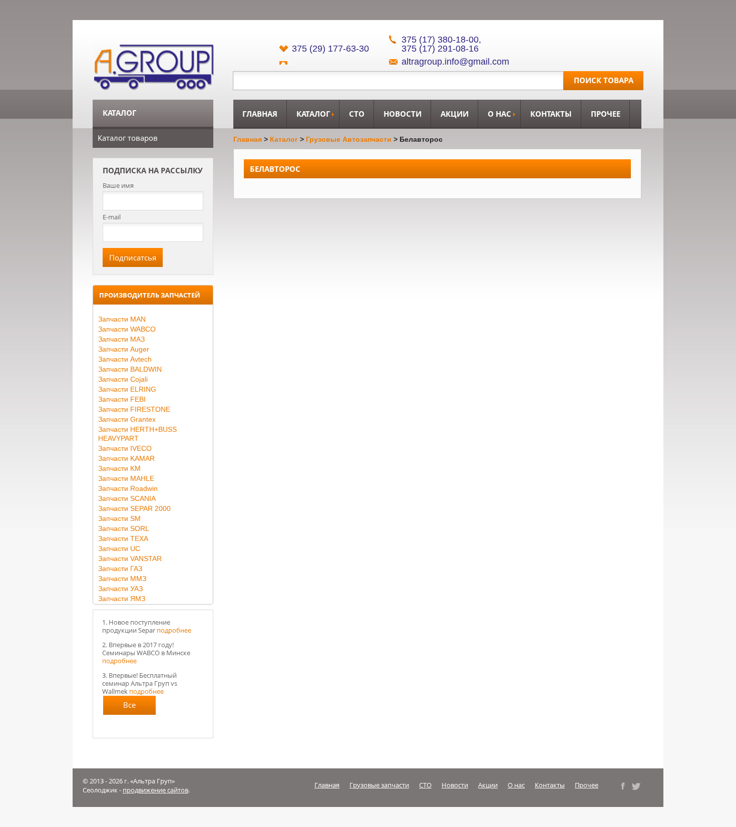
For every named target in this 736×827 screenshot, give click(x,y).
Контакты (551, 114)
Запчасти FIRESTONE (134, 409)
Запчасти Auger (123, 349)
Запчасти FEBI (122, 399)
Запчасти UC (119, 548)
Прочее (605, 114)
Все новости (129, 707)
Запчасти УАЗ (120, 589)
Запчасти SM (119, 518)
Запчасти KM (119, 468)
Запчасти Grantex (127, 419)
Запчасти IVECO (125, 448)
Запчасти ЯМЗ (121, 599)
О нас (499, 114)
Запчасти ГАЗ (120, 569)
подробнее (174, 630)
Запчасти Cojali (123, 379)
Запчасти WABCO (127, 329)
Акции (455, 114)
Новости (403, 114)
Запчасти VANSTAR (130, 559)
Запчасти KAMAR (126, 458)
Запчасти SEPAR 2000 (134, 508)
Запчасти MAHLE (126, 478)
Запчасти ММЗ (122, 579)
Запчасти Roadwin (128, 488)
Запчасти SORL (123, 528)
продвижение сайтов (155, 789)
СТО (356, 114)
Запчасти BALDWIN (130, 369)
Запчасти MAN (122, 319)
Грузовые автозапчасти (349, 139)
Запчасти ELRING (127, 389)
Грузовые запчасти (379, 784)
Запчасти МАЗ (121, 339)
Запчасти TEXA (123, 538)
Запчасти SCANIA (127, 498)
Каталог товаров (128, 138)
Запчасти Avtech (125, 359)
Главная (259, 114)
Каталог (313, 114)
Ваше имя (118, 185)
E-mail (112, 216)
